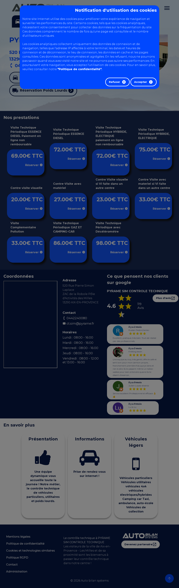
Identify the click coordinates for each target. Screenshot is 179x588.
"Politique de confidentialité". (80, 69)
